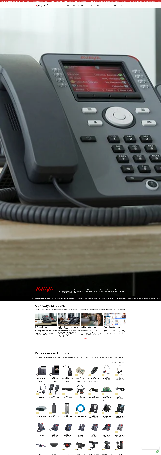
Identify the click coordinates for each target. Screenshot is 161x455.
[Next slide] (45, 370)
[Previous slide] (36, 370)
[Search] (119, 5)
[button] (119, 362)
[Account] (121, 5)
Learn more (38, 337)
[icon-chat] (157, 451)
